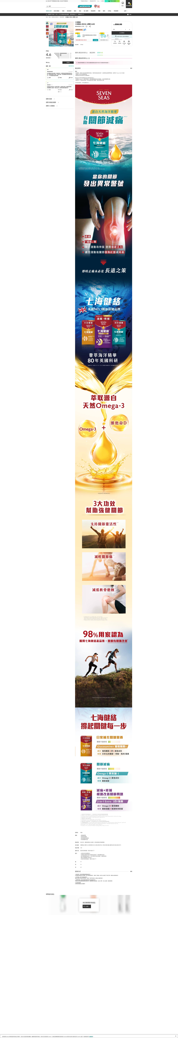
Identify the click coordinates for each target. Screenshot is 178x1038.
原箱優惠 (116, 11)
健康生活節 (49, 11)
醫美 (75, 11)
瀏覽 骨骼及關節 (51, 102)
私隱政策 (91, 1036)
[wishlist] (86, 26)
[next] (108, 37)
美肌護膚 (69, 11)
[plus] (129, 29)
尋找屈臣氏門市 (93, 1)
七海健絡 (78, 22)
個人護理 (86, 11)
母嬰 (99, 11)
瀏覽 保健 (49, 99)
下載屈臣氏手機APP (84, 1)
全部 (47, 66)
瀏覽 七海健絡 (50, 106)
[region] (89, 1036)
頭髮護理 (93, 11)
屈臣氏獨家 (56, 11)
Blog (98, 1)
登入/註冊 (85, 906)
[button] (129, 4)
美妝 (80, 11)
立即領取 (95, 40)
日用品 (109, 11)
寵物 (104, 11)
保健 (63, 11)
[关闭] (175, 1036)
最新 (50, 66)
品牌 (125, 11)
